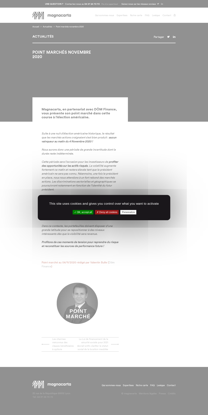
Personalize (128, 212)
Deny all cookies (108, 212)
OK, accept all (84, 212)
